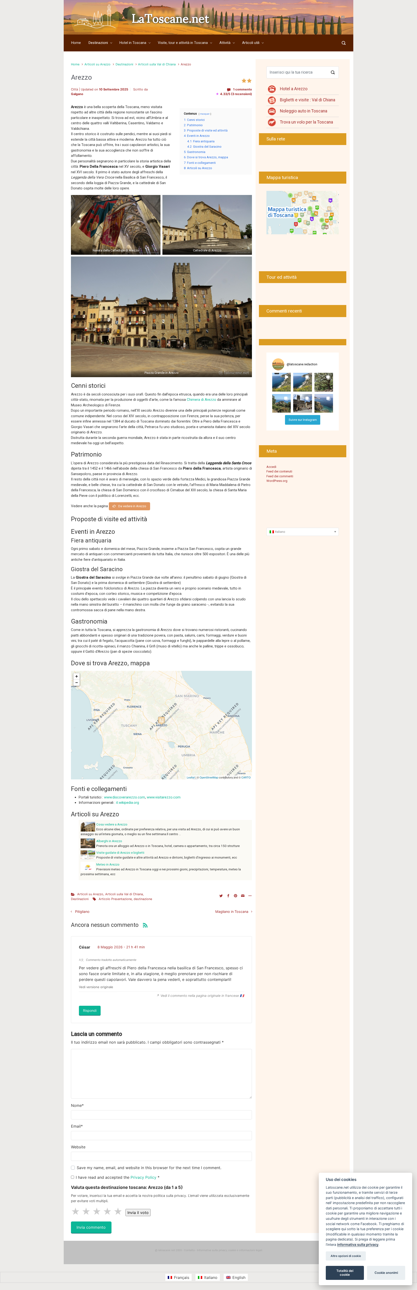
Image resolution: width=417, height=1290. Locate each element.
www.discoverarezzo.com (124, 797)
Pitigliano (82, 911)
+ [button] (76, 676)
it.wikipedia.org (127, 802)
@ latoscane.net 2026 (168, 1250)
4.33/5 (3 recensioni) (234, 94)
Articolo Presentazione (115, 899)
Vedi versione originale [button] (96, 987)
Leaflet (191, 777)
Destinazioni (124, 64)
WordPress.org (276, 481)
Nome (77, 1105)
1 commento (242, 89)
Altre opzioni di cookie (346, 1256)
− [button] (76, 682)
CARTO (246, 777)
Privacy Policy (144, 1177)
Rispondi (90, 1010)
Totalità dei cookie (344, 1272)
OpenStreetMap (209, 777)
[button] (281, 382)
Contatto (189, 1250)
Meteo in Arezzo (107, 864)
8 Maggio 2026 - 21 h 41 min (121, 947)
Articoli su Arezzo (97, 64)
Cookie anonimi (386, 1273)
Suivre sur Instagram (303, 420)
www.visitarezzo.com (164, 797)
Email (77, 1126)
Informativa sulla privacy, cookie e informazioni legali (229, 1250)
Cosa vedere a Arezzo (111, 824)
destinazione (143, 899)
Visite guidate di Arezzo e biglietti (120, 852)
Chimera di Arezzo (201, 399)
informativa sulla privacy (357, 1244)
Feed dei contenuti (279, 471)
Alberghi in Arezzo (109, 841)
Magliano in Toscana (231, 911)
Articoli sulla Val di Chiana (157, 64)
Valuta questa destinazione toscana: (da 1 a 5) (127, 1187)
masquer (205, 113)
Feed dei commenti (279, 476)
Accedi (271, 467)
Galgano (77, 94)
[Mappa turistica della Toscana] (302, 212)
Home (75, 64)
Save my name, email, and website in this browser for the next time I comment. (149, 1167)
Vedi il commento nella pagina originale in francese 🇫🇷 (202, 996)
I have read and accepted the (118, 1177)
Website (78, 1146)
